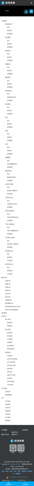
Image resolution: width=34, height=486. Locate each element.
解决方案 (4, 277)
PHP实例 (9, 356)
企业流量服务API (12, 164)
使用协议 (9, 326)
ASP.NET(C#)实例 (12, 359)
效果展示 (9, 257)
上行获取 (9, 339)
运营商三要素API (12, 190)
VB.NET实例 (10, 381)
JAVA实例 (9, 368)
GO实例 (9, 372)
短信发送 (9, 333)
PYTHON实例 (11, 362)
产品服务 (4, 21)
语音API (9, 110)
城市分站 (15, 432)
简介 (8, 27)
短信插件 (25, 430)
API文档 (3, 316)
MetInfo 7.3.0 (13, 480)
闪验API (9, 137)
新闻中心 (15, 434)
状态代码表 (10, 345)
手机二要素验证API (12, 230)
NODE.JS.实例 (11, 365)
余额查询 (9, 342)
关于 (2, 398)
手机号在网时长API (12, 217)
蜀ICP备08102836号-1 (14, 464)
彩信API (9, 124)
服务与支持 (5, 434)
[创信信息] (8, 3)
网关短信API (10, 349)
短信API (9, 30)
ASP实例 (9, 378)
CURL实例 (10, 385)
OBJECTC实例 (11, 375)
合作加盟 (4, 388)
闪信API (9, 150)
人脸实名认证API (12, 204)
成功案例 (4, 313)
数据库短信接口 (11, 177)
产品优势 (9, 260)
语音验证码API (11, 97)
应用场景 (9, 34)
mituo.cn (29, 480)
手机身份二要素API (12, 244)
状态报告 (9, 336)
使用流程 (9, 322)
